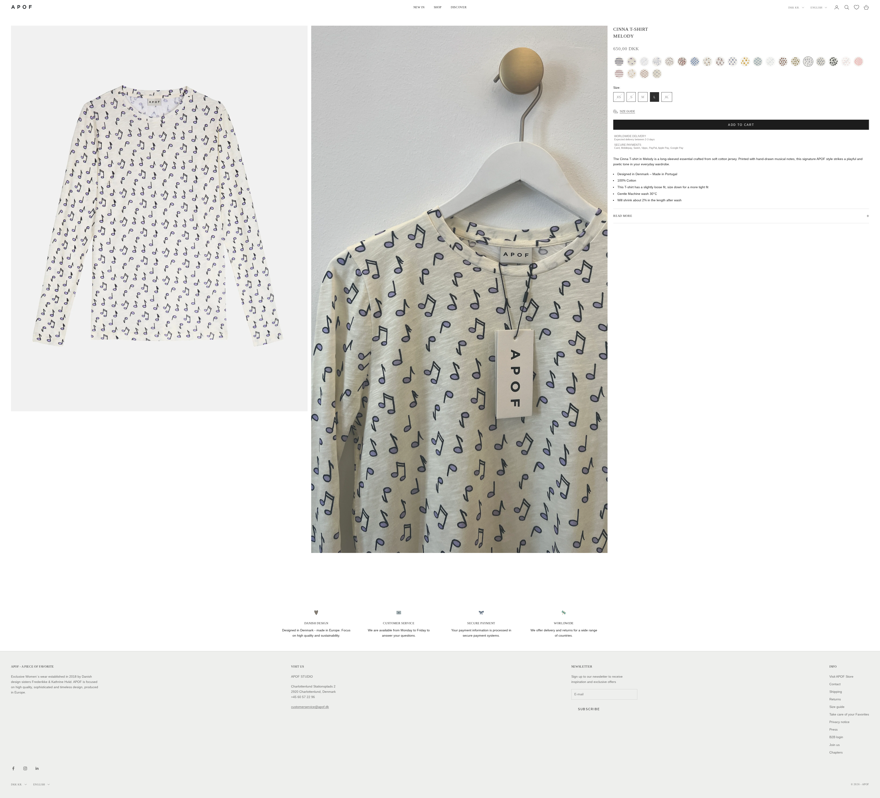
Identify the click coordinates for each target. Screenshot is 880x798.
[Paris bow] (821, 61)
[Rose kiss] (858, 61)
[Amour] (669, 61)
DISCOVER (459, 7)
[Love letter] (758, 61)
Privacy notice (839, 722)
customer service (399, 623)
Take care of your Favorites (849, 714)
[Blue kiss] (695, 61)
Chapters (836, 752)
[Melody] (808, 61)
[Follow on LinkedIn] (37, 768)
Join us (834, 745)
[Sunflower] (745, 61)
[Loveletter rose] (644, 74)
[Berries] (682, 61)
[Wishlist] (856, 7)
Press (833, 729)
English (816, 7)
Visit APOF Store (841, 676)
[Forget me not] (732, 61)
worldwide (564, 623)
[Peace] (833, 61)
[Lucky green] (795, 61)
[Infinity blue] (619, 61)
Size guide (836, 707)
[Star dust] (632, 74)
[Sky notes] (657, 74)
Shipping (835, 691)
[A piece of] (657, 61)
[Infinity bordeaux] (619, 74)
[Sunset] (632, 61)
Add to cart (741, 124)
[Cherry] (707, 61)
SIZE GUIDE (627, 111)
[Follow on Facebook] (13, 768)
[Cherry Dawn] (720, 61)
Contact (835, 684)
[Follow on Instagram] (25, 768)
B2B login (836, 737)
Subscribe (589, 709)
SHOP (438, 7)
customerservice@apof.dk (310, 707)
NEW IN (419, 7)
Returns (835, 699)
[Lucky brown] (783, 61)
